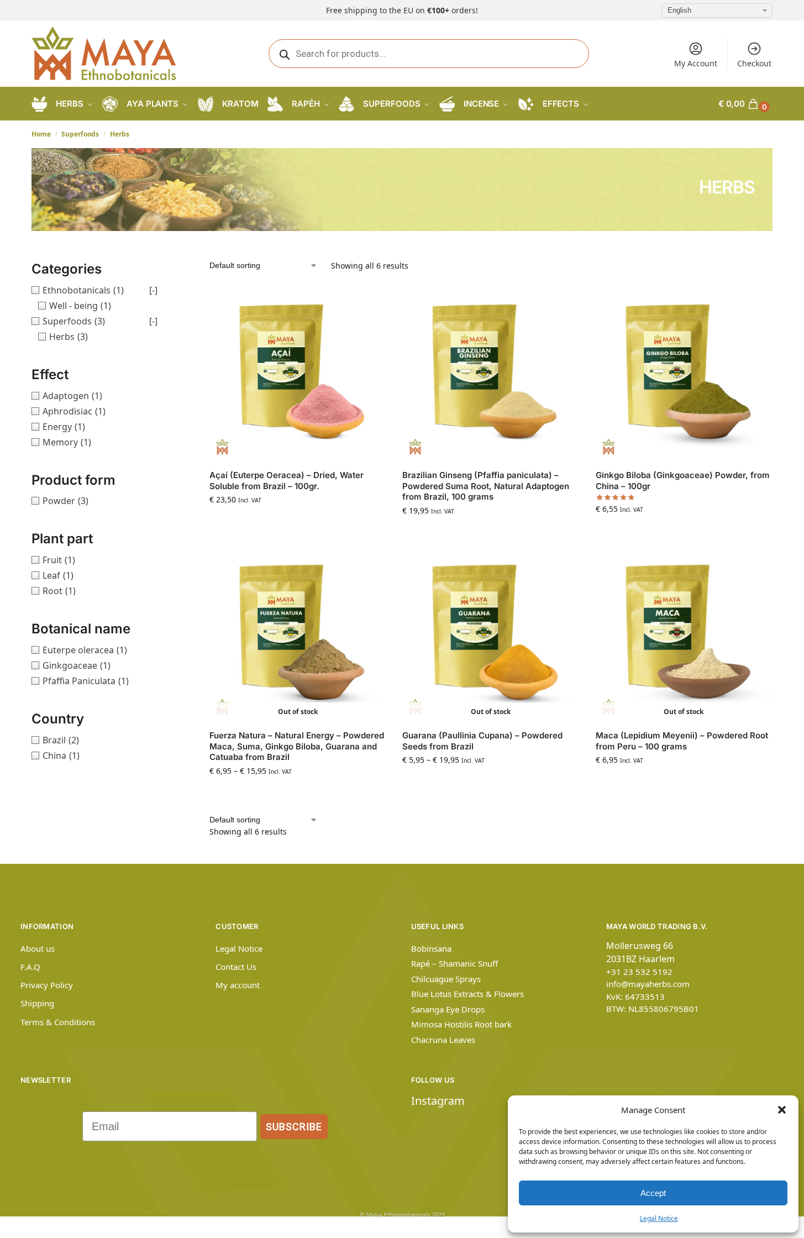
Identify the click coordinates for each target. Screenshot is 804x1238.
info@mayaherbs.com (648, 983)
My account (238, 984)
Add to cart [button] (297, 522)
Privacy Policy (46, 984)
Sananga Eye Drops (448, 1009)
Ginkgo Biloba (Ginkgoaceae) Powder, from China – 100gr (683, 480)
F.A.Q (30, 966)
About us (37, 948)
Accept (653, 1193)
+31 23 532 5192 (639, 971)
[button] (781, 1109)
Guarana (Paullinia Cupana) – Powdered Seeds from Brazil (482, 741)
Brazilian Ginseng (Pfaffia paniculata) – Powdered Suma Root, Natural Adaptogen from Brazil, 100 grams (485, 486)
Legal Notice (659, 1218)
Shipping (37, 1003)
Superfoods (80, 134)
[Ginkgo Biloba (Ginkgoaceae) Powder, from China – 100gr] (684, 373)
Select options (298, 794)
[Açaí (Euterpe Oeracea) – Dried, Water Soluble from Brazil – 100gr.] (297, 373)
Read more (684, 783)
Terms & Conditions (57, 1021)
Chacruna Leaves (443, 1039)
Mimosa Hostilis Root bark (461, 1024)
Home (41, 134)
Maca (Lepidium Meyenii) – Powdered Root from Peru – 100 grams (682, 741)
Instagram (438, 1100)
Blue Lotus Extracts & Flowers (467, 993)
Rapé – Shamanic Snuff (454, 963)
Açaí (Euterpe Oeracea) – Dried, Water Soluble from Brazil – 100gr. (286, 480)
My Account (695, 63)
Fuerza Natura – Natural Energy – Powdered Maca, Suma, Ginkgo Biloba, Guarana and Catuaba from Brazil (296, 746)
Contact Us (236, 966)
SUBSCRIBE (294, 1126)
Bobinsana (431, 948)
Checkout (754, 63)
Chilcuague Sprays (446, 978)
